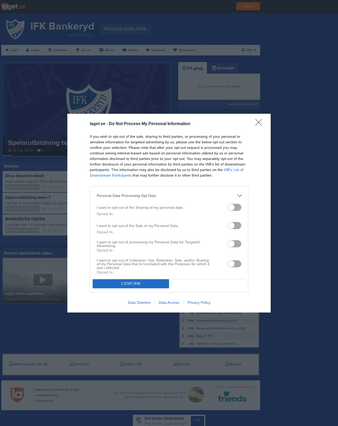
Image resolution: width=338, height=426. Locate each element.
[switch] (234, 207)
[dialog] (169, 213)
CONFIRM (131, 284)
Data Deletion (139, 302)
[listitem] (169, 195)
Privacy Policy (198, 302)
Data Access (169, 302)
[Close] (260, 124)
